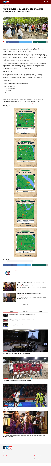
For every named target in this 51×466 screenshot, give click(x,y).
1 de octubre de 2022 (27, 285)
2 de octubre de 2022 (14, 14)
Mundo (5, 350)
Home (4, 5)
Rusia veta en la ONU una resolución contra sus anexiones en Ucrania (22, 314)
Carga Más (25, 304)
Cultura (24, 14)
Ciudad (7, 5)
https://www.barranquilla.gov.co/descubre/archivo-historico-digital (18, 103)
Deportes (6, 378)
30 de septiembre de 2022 (8, 382)
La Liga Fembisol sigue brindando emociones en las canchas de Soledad (22, 319)
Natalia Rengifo (21, 295)
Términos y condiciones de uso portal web (21, 459)
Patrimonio (25, 261)
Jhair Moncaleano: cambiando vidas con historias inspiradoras (29, 293)
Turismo (30, 261)
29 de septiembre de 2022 (30, 295)
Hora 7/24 (6, 14)
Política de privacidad (7, 459)
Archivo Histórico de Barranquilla (14, 261)
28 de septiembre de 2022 (8, 409)
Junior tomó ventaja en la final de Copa (16, 324)
